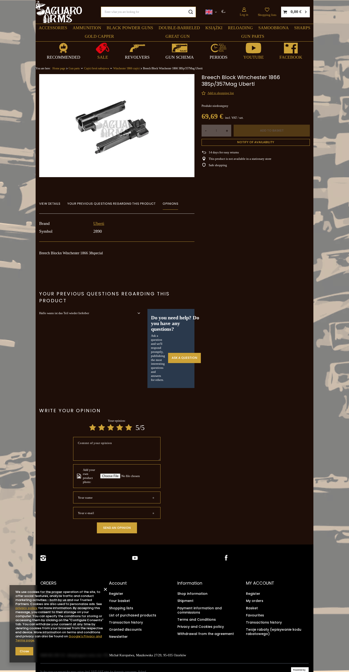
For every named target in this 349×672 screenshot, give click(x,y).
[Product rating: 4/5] (119, 427)
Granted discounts (125, 629)
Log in (244, 14)
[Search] (190, 12)
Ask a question (184, 357)
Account (118, 583)
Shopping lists (267, 15)
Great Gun (177, 36)
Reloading (240, 27)
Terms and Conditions (196, 619)
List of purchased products (132, 615)
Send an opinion (117, 527)
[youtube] (135, 558)
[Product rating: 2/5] (101, 427)
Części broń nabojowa (96, 68)
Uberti (98, 223)
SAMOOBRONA (273, 27)
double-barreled (179, 27)
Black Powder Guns (130, 27)
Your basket (119, 601)
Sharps (302, 27)
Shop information (192, 594)
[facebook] (225, 558)
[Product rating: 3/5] (110, 427)
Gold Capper (99, 36)
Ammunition (87, 27)
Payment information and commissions (199, 610)
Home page (58, 68)
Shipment (185, 601)
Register (116, 594)
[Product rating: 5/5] (128, 427)
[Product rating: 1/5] (92, 427)
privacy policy (26, 608)
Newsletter (118, 636)
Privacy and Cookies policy (200, 627)
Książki (213, 27)
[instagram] (43, 558)
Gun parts (252, 36)
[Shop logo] (59, 12)
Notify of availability (255, 142)
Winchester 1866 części (126, 68)
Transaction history (126, 622)
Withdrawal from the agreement (205, 634)
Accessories (53, 27)
